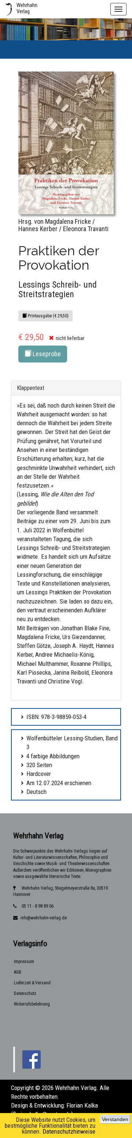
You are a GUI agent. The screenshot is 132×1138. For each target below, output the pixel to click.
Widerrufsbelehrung (32, 1004)
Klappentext (30, 387)
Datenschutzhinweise (69, 1131)
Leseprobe (46, 354)
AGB (17, 972)
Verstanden (115, 1119)
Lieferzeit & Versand (32, 982)
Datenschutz (25, 993)
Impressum (24, 961)
